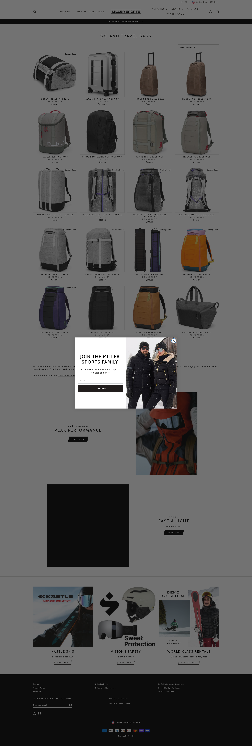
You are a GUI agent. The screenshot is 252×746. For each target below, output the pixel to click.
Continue (100, 388)
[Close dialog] (174, 341)
